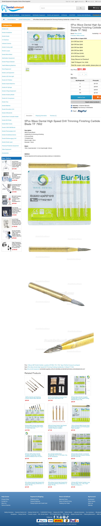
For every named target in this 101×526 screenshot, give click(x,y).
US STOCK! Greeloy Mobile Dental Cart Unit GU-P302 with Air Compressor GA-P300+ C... (16, 222)
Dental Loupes (6, 51)
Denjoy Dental (22, 514)
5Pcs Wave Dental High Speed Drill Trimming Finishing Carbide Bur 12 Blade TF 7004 (51, 367)
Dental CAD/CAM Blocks (84, 15)
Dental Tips (5, 102)
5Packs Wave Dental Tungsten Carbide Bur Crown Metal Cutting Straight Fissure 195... (80, 398)
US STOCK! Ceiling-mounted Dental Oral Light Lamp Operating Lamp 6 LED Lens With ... (16, 165)
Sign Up (68, 1)
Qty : (72, 74)
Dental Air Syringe (7, 87)
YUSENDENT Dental (46, 512)
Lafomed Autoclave (79, 512)
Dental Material (11, 19)
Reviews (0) (53, 115)
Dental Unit (5, 29)
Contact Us (4, 501)
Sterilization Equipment (39, 15)
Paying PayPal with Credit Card (38, 503)
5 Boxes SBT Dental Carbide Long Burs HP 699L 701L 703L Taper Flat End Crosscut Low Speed (54, 365)
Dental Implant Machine (8, 83)
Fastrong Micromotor (89, 514)
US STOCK (72, 15)
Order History (91, 501)
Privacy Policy (5, 499)
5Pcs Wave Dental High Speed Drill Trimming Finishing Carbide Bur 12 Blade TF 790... (57, 483)
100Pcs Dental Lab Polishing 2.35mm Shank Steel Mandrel (33, 397)
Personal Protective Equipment (10, 145)
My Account (91, 499)
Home (5, 15)
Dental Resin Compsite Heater (10, 116)
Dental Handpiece (14, 15)
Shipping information (41, 115)
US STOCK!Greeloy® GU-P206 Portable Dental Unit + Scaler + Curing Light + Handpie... (17, 177)
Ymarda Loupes (32, 514)
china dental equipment (33, 369)
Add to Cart (81, 97)
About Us (3, 503)
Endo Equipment (26, 15)
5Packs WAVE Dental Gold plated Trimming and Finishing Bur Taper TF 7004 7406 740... (34, 427)
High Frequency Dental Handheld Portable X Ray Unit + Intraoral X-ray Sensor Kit (16, 244)
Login (72, 1)
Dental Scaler (5, 36)
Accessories (5, 153)
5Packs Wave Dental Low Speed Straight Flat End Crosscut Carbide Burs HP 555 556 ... (80, 455)
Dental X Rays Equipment (9, 91)
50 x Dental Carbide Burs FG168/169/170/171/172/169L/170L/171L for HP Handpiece (59, 455)
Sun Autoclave (90, 512)
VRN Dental (66, 514)
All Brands (64, 15)
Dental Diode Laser (7, 142)
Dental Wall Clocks (7, 124)
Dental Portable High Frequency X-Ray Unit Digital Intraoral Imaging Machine (16, 233)
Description (29, 115)
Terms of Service (5, 505)
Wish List (90, 503)
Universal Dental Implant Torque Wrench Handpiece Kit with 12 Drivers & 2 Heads (16, 188)
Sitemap (90, 505)
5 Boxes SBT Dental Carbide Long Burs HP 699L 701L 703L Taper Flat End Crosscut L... (80, 483)
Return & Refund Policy (65, 501)
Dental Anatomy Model (8, 94)
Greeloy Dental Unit (33, 512)
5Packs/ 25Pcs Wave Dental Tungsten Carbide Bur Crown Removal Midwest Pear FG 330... (34, 455)
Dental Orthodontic (7, 113)
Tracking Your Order (64, 503)
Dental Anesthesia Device (9, 135)
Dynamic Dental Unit (20, 512)
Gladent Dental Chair (76, 514)
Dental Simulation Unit (8, 109)
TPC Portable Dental (55, 514)
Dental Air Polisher (7, 80)
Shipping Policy (34, 499)
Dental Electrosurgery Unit (9, 138)
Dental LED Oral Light (8, 76)
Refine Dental (68, 512)
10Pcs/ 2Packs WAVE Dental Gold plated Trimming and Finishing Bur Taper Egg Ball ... (80, 427)
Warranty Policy (63, 499)
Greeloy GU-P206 (58, 512)
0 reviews (73, 35)
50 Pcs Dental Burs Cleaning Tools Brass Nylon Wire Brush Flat (57, 397)
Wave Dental (78, 33)
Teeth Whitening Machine (9, 65)
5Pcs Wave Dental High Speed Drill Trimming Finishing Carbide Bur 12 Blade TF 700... (34, 483)
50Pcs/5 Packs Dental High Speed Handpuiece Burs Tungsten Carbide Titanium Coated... (57, 427)
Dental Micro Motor (7, 54)
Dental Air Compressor (8, 98)
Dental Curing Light (7, 47)
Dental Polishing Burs (24, 19)
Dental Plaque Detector (8, 61)
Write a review (80, 35)
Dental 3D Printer (6, 120)
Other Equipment (6, 149)
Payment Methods (35, 501)
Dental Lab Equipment (53, 15)
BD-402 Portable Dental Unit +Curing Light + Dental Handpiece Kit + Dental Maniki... (16, 199)
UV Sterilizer (5, 40)
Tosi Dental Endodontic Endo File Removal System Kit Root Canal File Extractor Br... (16, 211)
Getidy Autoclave (8, 512)
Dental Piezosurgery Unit (8, 131)
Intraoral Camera (6, 43)
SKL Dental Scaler (43, 514)
